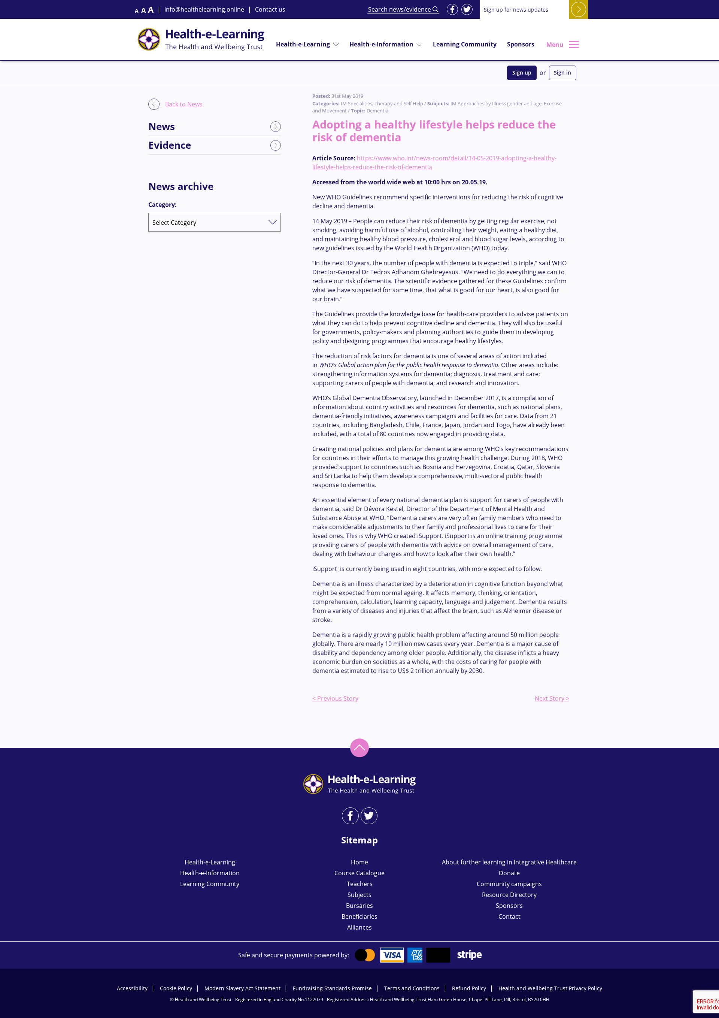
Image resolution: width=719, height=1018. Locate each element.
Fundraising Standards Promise (332, 988)
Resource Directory (509, 895)
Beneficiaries (359, 916)
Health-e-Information (381, 44)
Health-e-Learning (303, 44)
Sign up (521, 72)
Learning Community (465, 44)
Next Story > (552, 698)
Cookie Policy (176, 988)
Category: (162, 204)
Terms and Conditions (412, 988)
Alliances (359, 927)
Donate (509, 873)
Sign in (562, 72)
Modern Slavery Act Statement (242, 988)
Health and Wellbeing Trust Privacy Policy (550, 988)
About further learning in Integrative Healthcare (509, 862)
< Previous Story (335, 698)
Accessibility (132, 988)
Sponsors (520, 44)
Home (359, 862)
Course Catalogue (359, 873)
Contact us (270, 9)
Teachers (360, 884)
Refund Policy (469, 988)
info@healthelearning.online (204, 9)
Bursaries (359, 905)
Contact (509, 916)
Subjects (359, 895)
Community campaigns (509, 884)
